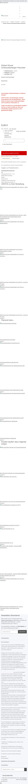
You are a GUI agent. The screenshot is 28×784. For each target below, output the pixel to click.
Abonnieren (22, 631)
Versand (14, 128)
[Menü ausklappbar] (3, 12)
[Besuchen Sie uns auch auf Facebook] (24, 6)
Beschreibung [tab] (6, 158)
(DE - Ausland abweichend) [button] (8, 135)
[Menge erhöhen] (25, 140)
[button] (15, 10)
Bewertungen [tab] (15, 158)
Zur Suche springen (19, 1)
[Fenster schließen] (2, 34)
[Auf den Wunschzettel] (5, 37)
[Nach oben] (0, 783)
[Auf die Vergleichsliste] (2, 37)
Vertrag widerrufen (7, 775)
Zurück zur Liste (5, 21)
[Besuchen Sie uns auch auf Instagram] (24, 8)
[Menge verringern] (2, 140)
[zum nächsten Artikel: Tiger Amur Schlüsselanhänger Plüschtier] (5, 26)
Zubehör (12, 72)
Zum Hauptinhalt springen (7, 1)
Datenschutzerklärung (7, 620)
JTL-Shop (24, 779)
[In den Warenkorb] (2, 31)
